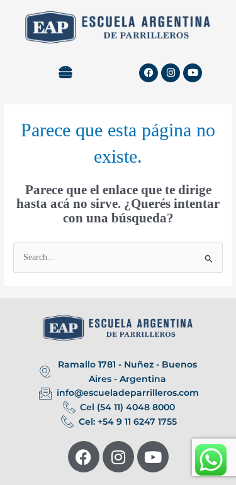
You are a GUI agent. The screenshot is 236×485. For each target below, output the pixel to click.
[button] (65, 73)
